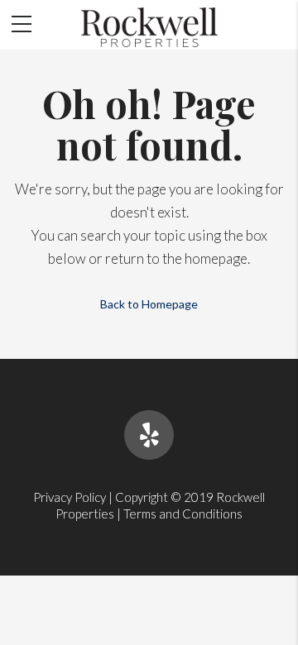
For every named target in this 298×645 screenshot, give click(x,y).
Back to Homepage (149, 304)
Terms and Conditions (183, 513)
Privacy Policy (69, 497)
